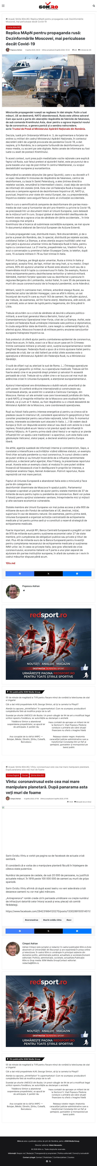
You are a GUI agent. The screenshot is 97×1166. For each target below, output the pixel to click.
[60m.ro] (48, 5)
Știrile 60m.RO (22, 19)
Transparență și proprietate (45, 1153)
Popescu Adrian (16, 50)
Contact (39, 1157)
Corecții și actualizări (81, 1153)
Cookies (71, 1157)
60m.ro (40, 1149)
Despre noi (21, 1153)
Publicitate (48, 1157)
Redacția (30, 1153)
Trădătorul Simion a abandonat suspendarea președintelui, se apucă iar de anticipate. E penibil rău (26, 724)
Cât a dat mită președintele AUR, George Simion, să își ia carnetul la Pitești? (42, 704)
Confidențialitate (59, 1157)
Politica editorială (64, 1153)
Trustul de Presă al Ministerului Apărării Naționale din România (48, 128)
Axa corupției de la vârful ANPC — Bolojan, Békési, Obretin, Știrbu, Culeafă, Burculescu (26, 739)
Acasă (11, 19)
